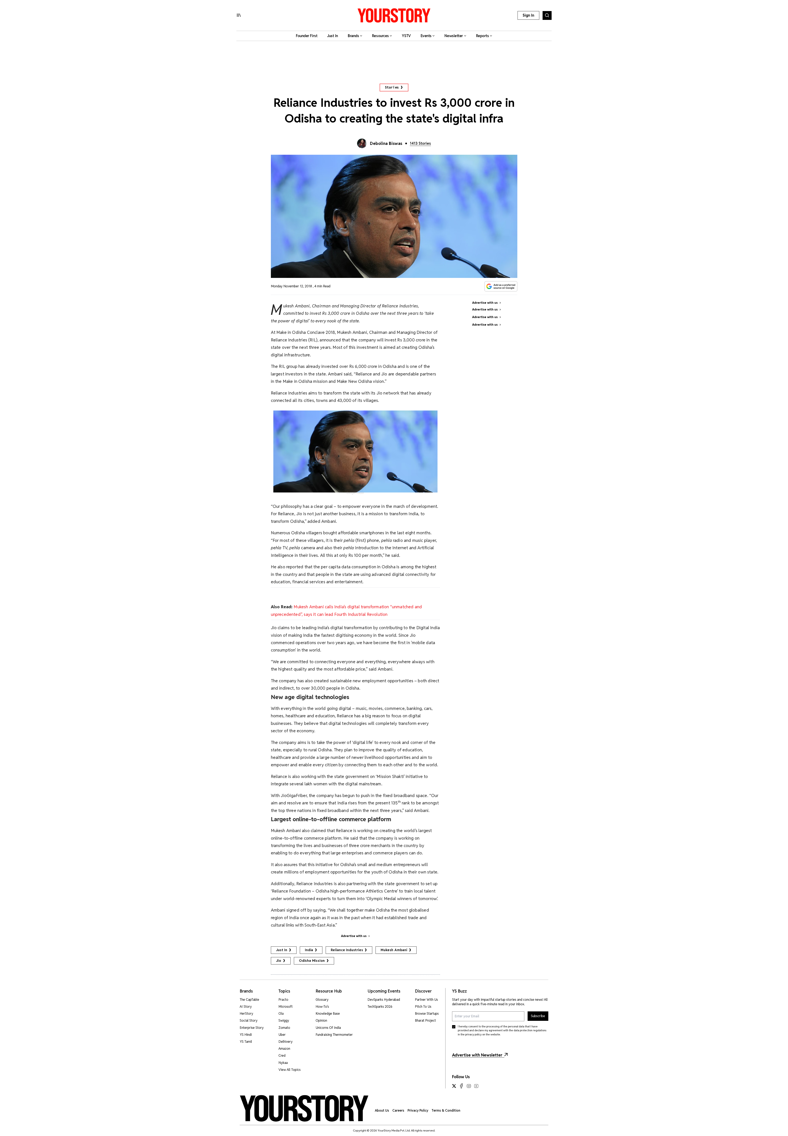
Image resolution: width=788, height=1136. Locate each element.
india (309, 950)
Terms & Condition (446, 1110)
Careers (398, 1110)
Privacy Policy (418, 1110)
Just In (281, 950)
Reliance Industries (347, 950)
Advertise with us (354, 936)
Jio (278, 961)
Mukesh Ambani (394, 950)
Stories (392, 87)
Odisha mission (312, 961)
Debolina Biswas (386, 143)
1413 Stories (420, 143)
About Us (382, 1110)
